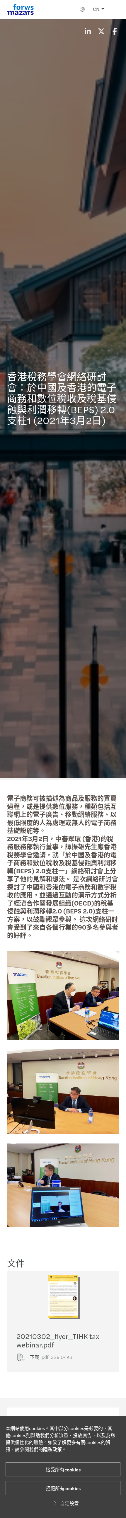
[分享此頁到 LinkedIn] (87, 31)
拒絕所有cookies (63, 1488)
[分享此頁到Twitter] (101, 31)
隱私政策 (52, 1449)
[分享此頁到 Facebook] (114, 31)
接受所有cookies (63, 1469)
